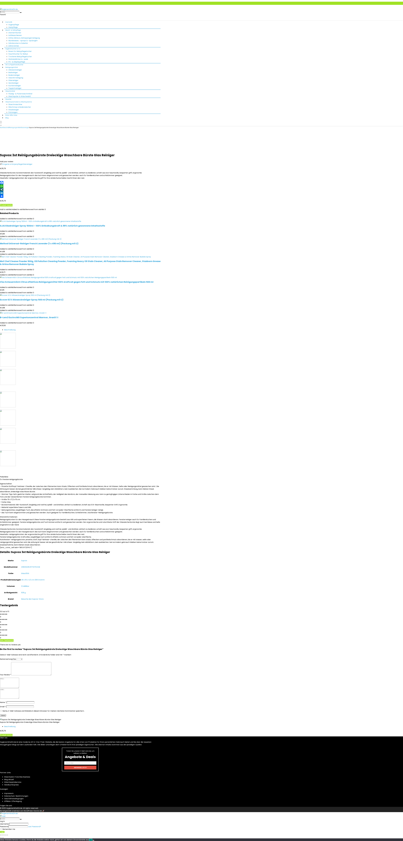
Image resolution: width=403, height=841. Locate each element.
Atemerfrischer (14, 33)
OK (91, 840)
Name (3, 702)
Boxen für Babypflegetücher (20, 51)
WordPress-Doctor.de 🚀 (34, 811)
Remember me (8, 829)
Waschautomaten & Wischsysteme (18, 102)
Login (2, 832)
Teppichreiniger (15, 88)
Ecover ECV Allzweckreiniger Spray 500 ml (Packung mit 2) (31, 299)
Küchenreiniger (14, 85)
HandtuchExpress (11, 785)
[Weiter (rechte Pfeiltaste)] (3, 837)
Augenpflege (13, 24)
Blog (7, 118)
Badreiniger (13, 72)
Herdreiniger (13, 83)
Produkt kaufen (6, 205)
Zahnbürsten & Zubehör (18, 43)
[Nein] (93, 840)
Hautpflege (13, 27)
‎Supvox (24, 560)
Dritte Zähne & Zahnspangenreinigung (24, 38)
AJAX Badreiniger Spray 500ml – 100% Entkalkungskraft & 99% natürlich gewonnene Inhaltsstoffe (52, 225)
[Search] (1, 125)
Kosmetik (8, 22)
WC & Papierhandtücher (14, 65)
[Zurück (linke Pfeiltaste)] (1, 837)
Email (3, 706)
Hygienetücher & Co (12, 49)
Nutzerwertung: (6, 659)
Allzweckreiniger (15, 70)
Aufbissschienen (15, 35)
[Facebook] (201, 182)
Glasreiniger (13, 80)
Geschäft (6, 128)
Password (4, 826)
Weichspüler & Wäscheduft (19, 96)
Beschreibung (10, 330)
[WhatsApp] (201, 186)
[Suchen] (21, 12)
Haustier (8, 99)
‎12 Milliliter (25, 586)
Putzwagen (13, 112)
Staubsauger (13, 109)
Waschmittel (10, 91)
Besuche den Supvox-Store (32, 599)
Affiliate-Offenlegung (13, 801)
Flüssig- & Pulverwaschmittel (20, 94)
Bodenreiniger (14, 75)
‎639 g (23, 592)
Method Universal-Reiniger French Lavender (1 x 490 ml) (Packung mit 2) (39, 243)
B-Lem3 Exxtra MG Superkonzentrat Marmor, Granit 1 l (29, 317)
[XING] (201, 189)
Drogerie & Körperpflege (12, 164)
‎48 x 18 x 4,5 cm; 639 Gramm (33, 580)
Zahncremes (13, 46)
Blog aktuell (9, 779)
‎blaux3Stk (25, 573)
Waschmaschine (15, 104)
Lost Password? (34, 826)
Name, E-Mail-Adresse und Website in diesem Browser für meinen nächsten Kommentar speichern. (43, 711)
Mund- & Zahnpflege (13, 30)
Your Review (5, 675)
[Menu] (1, 122)
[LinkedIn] (201, 192)
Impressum (9, 793)
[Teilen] (201, 196)
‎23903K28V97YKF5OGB (30, 567)
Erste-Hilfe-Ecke (11, 115)
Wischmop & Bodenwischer (19, 107)
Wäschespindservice (12, 782)
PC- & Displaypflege (16, 62)
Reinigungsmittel (11, 67)
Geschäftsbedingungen (14, 798)
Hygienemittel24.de (14, 808)
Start (1, 128)
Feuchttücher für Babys (18, 54)
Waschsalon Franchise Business (17, 777)
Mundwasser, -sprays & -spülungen (23, 40)
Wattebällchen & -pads (18, 59)
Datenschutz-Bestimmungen (16, 796)
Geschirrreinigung (15, 78)
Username (4, 824)
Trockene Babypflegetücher (20, 56)
